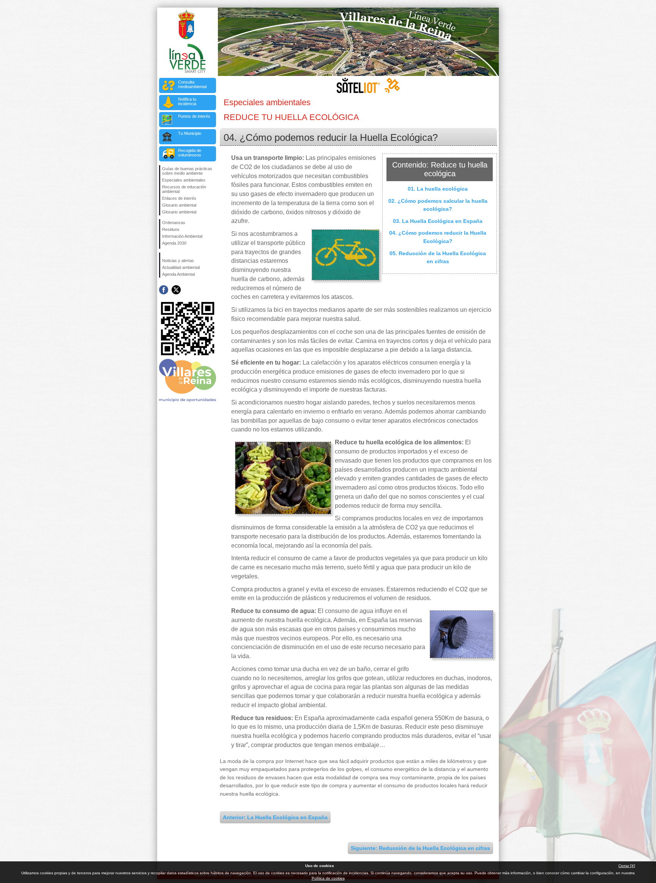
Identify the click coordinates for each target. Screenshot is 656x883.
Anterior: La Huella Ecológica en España (275, 817)
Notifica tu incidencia (187, 101)
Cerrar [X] (626, 866)
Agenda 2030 (174, 243)
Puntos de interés (194, 116)
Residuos (171, 229)
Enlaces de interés (179, 198)
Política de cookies (328, 878)
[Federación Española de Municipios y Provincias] (188, 247)
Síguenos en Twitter (176, 289)
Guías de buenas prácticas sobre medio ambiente (187, 170)
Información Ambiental (182, 236)
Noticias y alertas (178, 260)
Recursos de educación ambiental (184, 189)
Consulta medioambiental (192, 84)
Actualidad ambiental (181, 267)
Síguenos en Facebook (163, 289)
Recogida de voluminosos (189, 152)
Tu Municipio (189, 133)
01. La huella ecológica (438, 189)
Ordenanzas (173, 222)
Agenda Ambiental (178, 274)
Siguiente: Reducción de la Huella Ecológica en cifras (420, 848)
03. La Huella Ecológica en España (438, 221)
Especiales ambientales (183, 180)
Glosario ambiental (179, 205)
